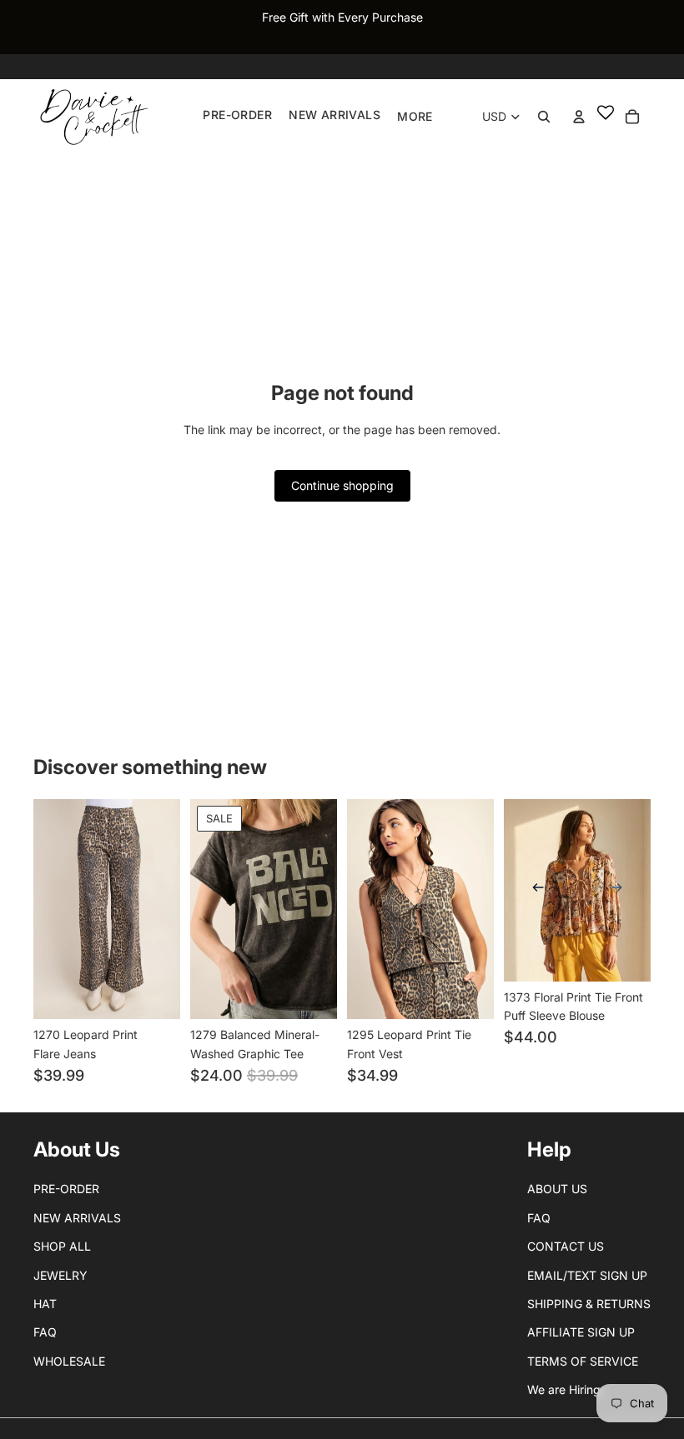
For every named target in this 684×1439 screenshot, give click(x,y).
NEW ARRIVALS (77, 1218)
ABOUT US (557, 1189)
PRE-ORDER (66, 1189)
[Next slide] (621, 890)
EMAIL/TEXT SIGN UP (587, 1275)
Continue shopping (342, 485)
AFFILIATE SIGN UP (581, 1332)
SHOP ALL (62, 1246)
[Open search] (544, 116)
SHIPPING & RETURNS (589, 1304)
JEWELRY (60, 1275)
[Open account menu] (579, 116)
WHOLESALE (69, 1361)
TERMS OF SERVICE (582, 1361)
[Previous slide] (533, 890)
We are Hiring (564, 1389)
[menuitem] (415, 116)
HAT (45, 1304)
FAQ (45, 1332)
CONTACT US (565, 1246)
